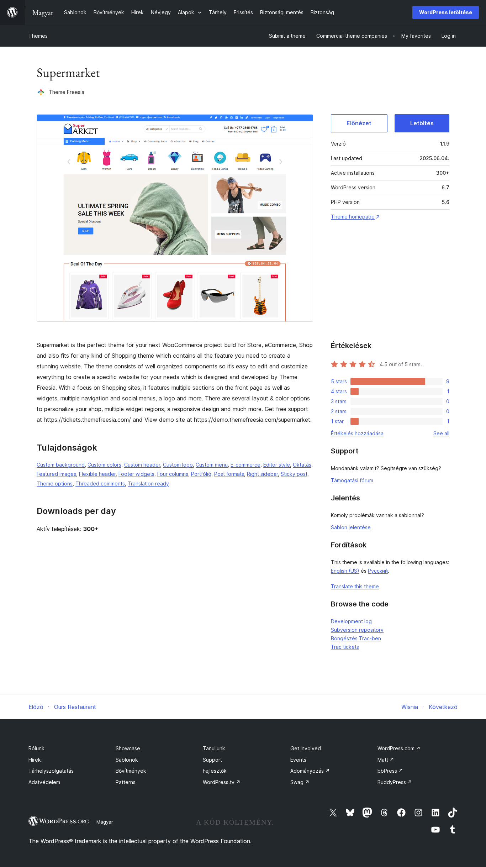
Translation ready (148, 483)
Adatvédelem (44, 782)
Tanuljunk (214, 748)
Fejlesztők (215, 771)
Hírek (34, 760)
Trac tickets (345, 647)
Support (212, 760)
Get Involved (305, 748)
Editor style (276, 465)
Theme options (55, 483)
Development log (351, 621)
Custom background (61, 465)
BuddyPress (394, 782)
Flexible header (97, 474)
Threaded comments (100, 483)
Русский (378, 571)
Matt (385, 760)
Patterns (126, 782)
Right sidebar (262, 474)
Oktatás (302, 465)
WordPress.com (399, 748)
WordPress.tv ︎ (222, 782)
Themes (38, 36)
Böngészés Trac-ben (356, 638)
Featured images (56, 474)
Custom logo (178, 465)
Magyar (104, 822)
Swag (300, 782)
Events (298, 760)
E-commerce (245, 465)
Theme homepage (353, 217)
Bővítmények (131, 771)
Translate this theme (355, 586)
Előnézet (359, 123)
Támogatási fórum (352, 480)
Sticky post (294, 474)
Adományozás (310, 771)
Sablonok (127, 760)
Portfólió (201, 474)
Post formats (229, 474)
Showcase (128, 748)
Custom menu (212, 465)
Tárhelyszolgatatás (51, 771)
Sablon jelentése (351, 527)
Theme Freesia (66, 92)
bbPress (390, 771)
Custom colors (104, 465)
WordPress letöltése (445, 12)
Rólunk (36, 748)
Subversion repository (357, 630)
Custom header (142, 465)
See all (441, 433)
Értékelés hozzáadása (357, 433)
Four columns (172, 474)
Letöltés (422, 123)
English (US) (345, 571)
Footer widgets (136, 474)
